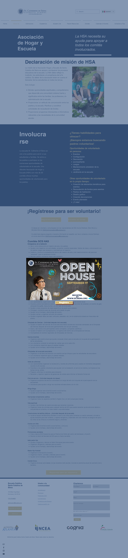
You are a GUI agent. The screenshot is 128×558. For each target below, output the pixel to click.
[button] (98, 261)
